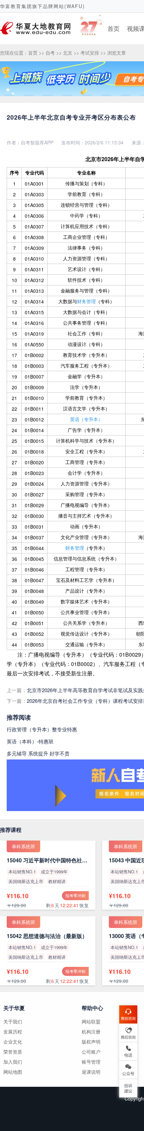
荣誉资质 (12, 1051)
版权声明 (91, 1041)
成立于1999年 (54, 871)
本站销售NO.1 (22, 871)
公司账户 (91, 1051)
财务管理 (86, 301)
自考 (50, 52)
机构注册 (91, 1031)
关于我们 (12, 1021)
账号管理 (91, 1061)
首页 (113, 28)
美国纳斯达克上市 (25, 881)
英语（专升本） (86, 419)
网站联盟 (91, 1021)
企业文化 (12, 1041)
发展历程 (12, 1031)
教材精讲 (57, 881)
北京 (67, 52)
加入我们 (12, 1061)
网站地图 (12, 1071)
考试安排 (89, 52)
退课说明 (91, 1071)
